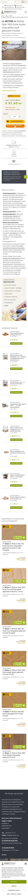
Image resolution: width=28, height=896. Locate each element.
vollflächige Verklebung (10, 220)
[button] (25, 863)
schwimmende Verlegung (10, 216)
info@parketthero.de (13, 835)
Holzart (5, 70)
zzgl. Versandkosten (21, 130)
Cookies (8, 893)
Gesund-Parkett (14, 63)
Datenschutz (13, 893)
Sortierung (17, 74)
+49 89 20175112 (10, 833)
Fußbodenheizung (8, 72)
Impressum (19, 893)
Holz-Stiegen (14, 233)
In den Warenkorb (16, 121)
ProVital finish (22, 65)
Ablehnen (14, 886)
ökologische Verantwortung (11, 258)
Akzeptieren (14, 881)
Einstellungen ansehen (14, 890)
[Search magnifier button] (15, 2)
